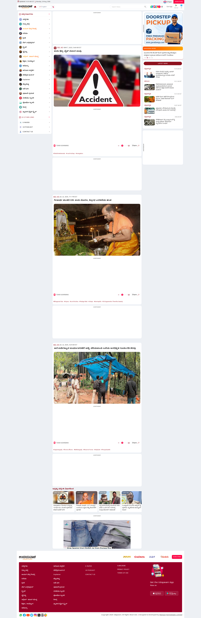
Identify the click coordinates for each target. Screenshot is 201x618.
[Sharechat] (45, 615)
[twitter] (39, 615)
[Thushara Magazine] (152, 557)
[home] (25, 7)
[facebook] (24, 615)
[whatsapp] (21, 615)
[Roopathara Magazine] (139, 557)
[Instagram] (35, 615)
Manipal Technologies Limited (170, 615)
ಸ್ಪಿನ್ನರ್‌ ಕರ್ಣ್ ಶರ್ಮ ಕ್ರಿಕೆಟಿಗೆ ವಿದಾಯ (156, 53)
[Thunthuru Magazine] (164, 557)
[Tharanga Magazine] (127, 557)
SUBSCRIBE (179, 2)
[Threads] (42, 615)
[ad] (164, 28)
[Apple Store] (157, 593)
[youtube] (28, 615)
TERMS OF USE (122, 573)
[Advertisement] (97, 29)
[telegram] (32, 615)
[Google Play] (171, 593)
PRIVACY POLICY (123, 570)
